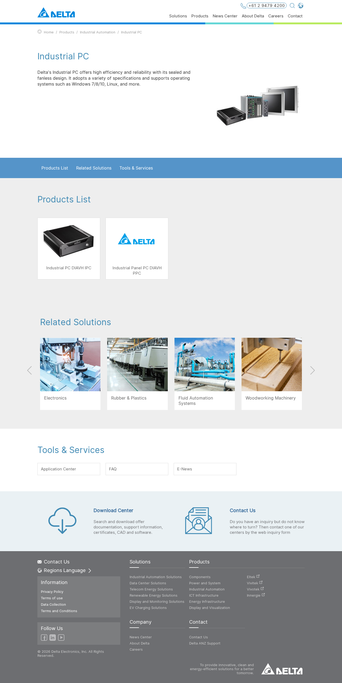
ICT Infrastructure (204, 595)
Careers (275, 16)
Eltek (251, 577)
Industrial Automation (97, 32)
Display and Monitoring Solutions (157, 601)
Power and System (204, 583)
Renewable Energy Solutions (153, 595)
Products (199, 16)
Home (49, 32)
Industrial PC (131, 32)
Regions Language (65, 570)
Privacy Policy (52, 591)
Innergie (254, 595)
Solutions (178, 16)
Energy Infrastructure (207, 601)
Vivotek (253, 589)
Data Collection (53, 604)
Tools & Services (136, 168)
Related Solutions (93, 168)
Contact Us (56, 562)
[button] (312, 370)
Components (200, 577)
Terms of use (52, 598)
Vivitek (252, 583)
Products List (54, 168)
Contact (295, 16)
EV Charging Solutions (148, 607)
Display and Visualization (209, 607)
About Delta (253, 16)
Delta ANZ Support (204, 643)
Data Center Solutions (148, 583)
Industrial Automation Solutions (156, 577)
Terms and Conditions (59, 611)
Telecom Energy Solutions (151, 589)
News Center (225, 16)
